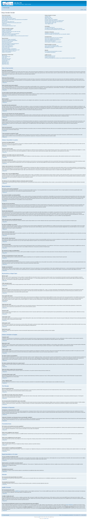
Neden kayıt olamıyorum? (6, 24)
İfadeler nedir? (4, 57)
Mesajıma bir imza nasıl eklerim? (7, 41)
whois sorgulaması (69, 504)
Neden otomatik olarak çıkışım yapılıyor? (9, 18)
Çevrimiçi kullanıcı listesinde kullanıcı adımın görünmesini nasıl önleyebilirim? (15, 19)
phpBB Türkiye (46, 518)
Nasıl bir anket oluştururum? (6, 42)
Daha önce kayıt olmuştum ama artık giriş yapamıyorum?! (11, 22)
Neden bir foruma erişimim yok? (7, 45)
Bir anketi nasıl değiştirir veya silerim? (8, 44)
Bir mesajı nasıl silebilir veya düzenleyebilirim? (9, 40)
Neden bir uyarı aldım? (6, 47)
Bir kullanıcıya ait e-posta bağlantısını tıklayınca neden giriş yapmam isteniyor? (15, 35)
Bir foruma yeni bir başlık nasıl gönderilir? (9, 39)
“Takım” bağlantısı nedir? (49, 23)
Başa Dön (5, 75)
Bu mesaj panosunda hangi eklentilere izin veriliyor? (53, 51)
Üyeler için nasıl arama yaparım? (50, 40)
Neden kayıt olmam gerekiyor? (7, 17)
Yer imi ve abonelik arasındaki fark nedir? (52, 45)
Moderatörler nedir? (48, 17)
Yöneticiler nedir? (48, 16)
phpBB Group (17, 491)
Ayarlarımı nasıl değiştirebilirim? (7, 29)
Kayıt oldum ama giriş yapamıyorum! (8, 21)
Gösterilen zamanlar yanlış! (6, 30)
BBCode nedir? (4, 55)
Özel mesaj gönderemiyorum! (50, 27)
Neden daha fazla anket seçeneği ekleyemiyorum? (10, 43)
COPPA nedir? (4, 23)
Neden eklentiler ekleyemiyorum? (7, 46)
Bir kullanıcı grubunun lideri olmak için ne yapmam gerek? (54, 20)
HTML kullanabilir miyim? (6, 56)
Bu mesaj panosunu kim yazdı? (50, 55)
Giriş (85, 9)
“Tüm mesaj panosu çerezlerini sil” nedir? (9, 25)
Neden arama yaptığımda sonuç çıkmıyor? (52, 38)
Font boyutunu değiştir (85, 7)
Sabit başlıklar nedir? (5, 61)
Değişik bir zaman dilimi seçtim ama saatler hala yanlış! (11, 31)
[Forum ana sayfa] (8, 3)
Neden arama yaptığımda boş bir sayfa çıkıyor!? (53, 39)
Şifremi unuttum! (4, 20)
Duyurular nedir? (5, 60)
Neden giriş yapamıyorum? (6, 16)
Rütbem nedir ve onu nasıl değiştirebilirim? (9, 34)
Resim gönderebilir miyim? (6, 58)
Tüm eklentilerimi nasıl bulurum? (50, 52)
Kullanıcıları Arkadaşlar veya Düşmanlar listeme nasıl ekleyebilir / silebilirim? (57, 34)
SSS (82, 9)
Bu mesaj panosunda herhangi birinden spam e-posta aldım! (55, 29)
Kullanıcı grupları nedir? (49, 18)
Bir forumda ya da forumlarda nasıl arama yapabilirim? (54, 37)
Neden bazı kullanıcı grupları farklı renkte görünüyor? (54, 21)
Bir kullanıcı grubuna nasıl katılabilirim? (51, 19)
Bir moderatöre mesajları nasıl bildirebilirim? (9, 48)
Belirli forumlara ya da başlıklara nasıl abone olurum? (53, 46)
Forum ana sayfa (6, 7)
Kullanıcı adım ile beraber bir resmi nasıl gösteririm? (10, 33)
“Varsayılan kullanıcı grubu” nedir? (50, 22)
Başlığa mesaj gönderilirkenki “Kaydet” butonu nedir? (11, 49)
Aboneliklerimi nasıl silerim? (49, 47)
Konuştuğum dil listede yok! (6, 32)
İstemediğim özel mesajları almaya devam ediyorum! (53, 28)
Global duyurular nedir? (6, 59)
